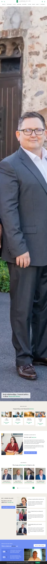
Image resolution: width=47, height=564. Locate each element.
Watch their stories (39, 545)
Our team (29, 4)
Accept (38, 562)
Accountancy (43, 4)
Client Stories (19, 4)
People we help (9, 4)
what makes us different (8, 507)
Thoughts (33, 4)
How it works (24, 4)
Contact (37, 4)
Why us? (14, 4)
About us (3, 4)
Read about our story (30, 452)
